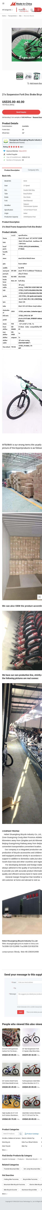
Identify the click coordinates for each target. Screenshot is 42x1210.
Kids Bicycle (6, 1142)
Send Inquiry (21, 112)
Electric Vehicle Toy (28, 1138)
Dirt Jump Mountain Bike (32, 1169)
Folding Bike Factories (11, 1179)
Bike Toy (24, 1146)
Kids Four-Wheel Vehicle (30, 1142)
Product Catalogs (32, 1134)
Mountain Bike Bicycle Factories (14, 1184)
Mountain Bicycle (29, 16)
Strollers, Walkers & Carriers (11, 1138)
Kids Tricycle (6, 1146)
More (4, 1150)
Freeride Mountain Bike (11, 1169)
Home (4, 16)
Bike (20, 16)
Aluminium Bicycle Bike (29, 1190)
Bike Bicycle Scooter (10, 1190)
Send (20, 1012)
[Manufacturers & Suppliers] (21, 4)
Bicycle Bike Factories (30, 1179)
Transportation (12, 16)
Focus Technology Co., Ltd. (27, 1201)
